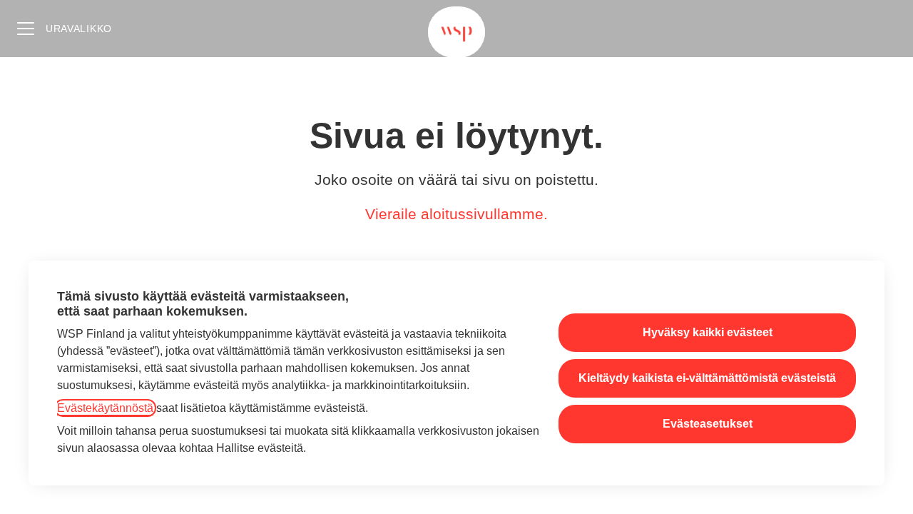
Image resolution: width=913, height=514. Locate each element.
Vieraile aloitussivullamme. (456, 214)
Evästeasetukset (708, 424)
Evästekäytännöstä (105, 408)
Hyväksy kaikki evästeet (707, 332)
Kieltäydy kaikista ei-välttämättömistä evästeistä (707, 378)
